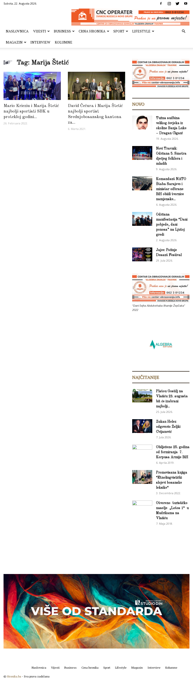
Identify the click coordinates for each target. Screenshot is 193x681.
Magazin (14, 42)
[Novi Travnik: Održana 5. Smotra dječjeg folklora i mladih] (142, 153)
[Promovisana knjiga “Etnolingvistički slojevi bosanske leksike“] (142, 477)
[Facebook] (161, 3)
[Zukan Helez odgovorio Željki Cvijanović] (142, 426)
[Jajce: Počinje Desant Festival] (142, 254)
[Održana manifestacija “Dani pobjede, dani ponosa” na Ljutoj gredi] (142, 219)
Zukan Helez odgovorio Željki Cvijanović (168, 427)
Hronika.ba (14, 676)
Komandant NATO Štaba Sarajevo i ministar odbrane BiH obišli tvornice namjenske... (171, 189)
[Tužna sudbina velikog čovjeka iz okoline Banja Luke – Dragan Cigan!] (142, 122)
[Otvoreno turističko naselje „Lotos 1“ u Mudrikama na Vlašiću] (142, 507)
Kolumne (63, 42)
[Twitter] (177, 3)
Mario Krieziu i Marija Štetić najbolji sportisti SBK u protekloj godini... (31, 111)
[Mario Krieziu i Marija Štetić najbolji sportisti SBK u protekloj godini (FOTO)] (32, 86)
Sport (118, 31)
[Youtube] (185, 3)
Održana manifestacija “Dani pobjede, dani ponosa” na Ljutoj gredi (171, 224)
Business (62, 31)
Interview (40, 42)
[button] (183, 31)
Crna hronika (92, 31)
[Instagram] (169, 3)
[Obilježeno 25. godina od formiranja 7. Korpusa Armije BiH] (142, 452)
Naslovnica (17, 31)
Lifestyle (141, 31)
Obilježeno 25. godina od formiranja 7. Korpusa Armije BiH (172, 452)
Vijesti (39, 31)
